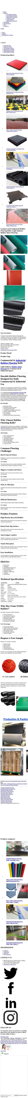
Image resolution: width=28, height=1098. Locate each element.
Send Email (3, 1051)
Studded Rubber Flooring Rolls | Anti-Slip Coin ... (14, 859)
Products (5, 13)
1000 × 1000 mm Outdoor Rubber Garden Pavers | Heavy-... (14, 130)
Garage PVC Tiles (10, 18)
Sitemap (12, 1038)
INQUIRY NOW (4, 1036)
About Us (5, 950)
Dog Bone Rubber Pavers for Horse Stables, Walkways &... (14, 225)
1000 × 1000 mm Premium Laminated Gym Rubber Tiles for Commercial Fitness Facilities (14, 784)
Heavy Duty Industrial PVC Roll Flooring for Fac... (14, 880)
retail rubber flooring (5, 795)
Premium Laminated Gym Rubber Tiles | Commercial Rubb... (15, 149)
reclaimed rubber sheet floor (7, 794)
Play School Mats (11, 1042)
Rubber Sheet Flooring (6, 798)
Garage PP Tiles (10, 19)
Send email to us (4, 350)
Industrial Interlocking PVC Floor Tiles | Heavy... (14, 943)
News (4, 24)
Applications (6, 22)
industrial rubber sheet (6, 1040)
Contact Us (6, 26)
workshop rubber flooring (6, 802)
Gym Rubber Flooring (11, 14)
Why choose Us (7, 23)
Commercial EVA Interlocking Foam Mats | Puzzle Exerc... (14, 111)
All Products (24, 1043)
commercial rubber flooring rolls (8, 789)
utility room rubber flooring (7, 799)
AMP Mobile (18, 1038)
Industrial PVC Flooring (11, 17)
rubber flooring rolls (5, 427)
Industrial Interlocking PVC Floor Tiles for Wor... (14, 922)
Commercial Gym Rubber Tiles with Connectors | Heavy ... (14, 206)
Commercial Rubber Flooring (7, 787)
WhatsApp (6, 1053)
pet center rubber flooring (6, 792)
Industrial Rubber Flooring (13, 361)
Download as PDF (12, 350)
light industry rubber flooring (7, 791)
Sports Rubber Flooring (11, 15)
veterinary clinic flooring (6, 800)
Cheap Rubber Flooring (16, 1040)
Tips (2, 1038)
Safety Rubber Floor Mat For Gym (13, 1043)
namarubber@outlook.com (9, 964)
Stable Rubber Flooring (11, 21)
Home (4, 11)
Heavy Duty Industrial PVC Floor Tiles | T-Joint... (14, 901)
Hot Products (6, 1038)
